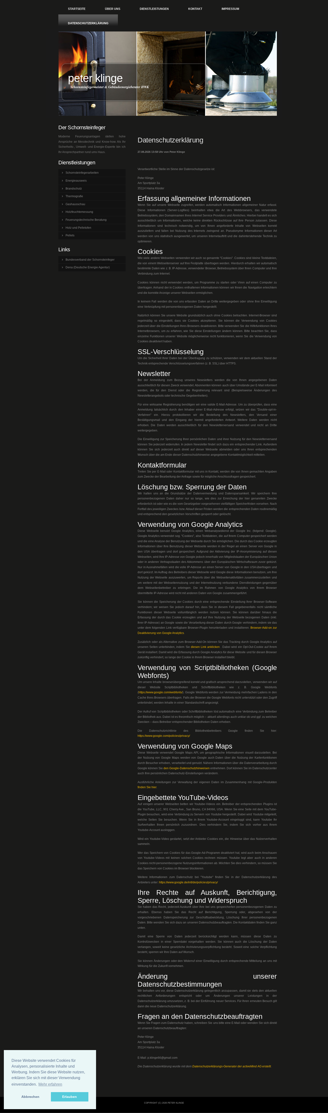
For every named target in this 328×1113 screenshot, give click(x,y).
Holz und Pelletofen (78, 227)
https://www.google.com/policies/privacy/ (164, 736)
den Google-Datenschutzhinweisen (187, 768)
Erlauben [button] (69, 1097)
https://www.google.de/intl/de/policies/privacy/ (188, 882)
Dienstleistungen (154, 9)
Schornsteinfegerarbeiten (82, 172)
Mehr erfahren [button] (50, 1084)
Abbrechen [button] (30, 1097)
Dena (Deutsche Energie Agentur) (88, 267)
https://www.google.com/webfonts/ (160, 692)
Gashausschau (75, 204)
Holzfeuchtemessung (79, 212)
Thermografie (74, 196)
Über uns (112, 9)
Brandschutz (74, 188)
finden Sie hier (147, 787)
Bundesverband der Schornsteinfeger (90, 259)
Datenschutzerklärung (88, 23)
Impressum (230, 9)
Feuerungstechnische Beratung (86, 219)
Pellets (70, 235)
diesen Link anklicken (205, 647)
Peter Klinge (95, 78)
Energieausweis (76, 180)
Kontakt (195, 9)
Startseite (76, 9)
